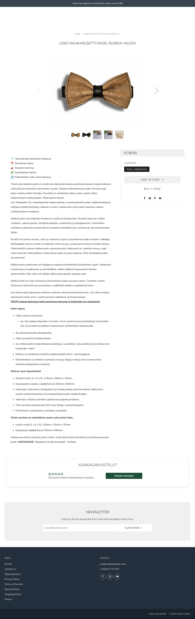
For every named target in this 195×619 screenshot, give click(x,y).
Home (77, 34)
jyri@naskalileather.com (113, 564)
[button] (75, 134)
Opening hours (13, 574)
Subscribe (132, 527)
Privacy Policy (12, 579)
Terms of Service (14, 584)
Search (8, 564)
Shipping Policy (13, 594)
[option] (97, 90)
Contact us (10, 569)
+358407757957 (110, 569)
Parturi (8, 599)
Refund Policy (12, 589)
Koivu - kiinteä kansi (137, 169)
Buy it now (152, 188)
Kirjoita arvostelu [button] (124, 475)
